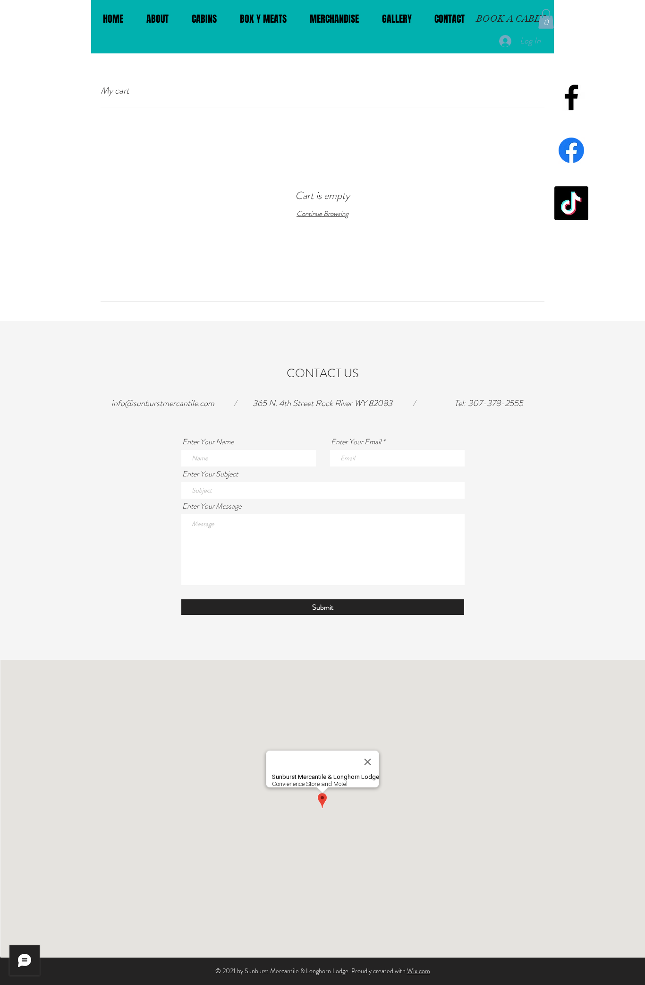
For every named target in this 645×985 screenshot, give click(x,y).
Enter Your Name (208, 442)
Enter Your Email (356, 442)
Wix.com (418, 971)
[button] (546, 19)
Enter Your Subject (210, 474)
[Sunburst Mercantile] (571, 97)
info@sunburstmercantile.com (162, 403)
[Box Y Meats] (571, 150)
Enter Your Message (211, 506)
